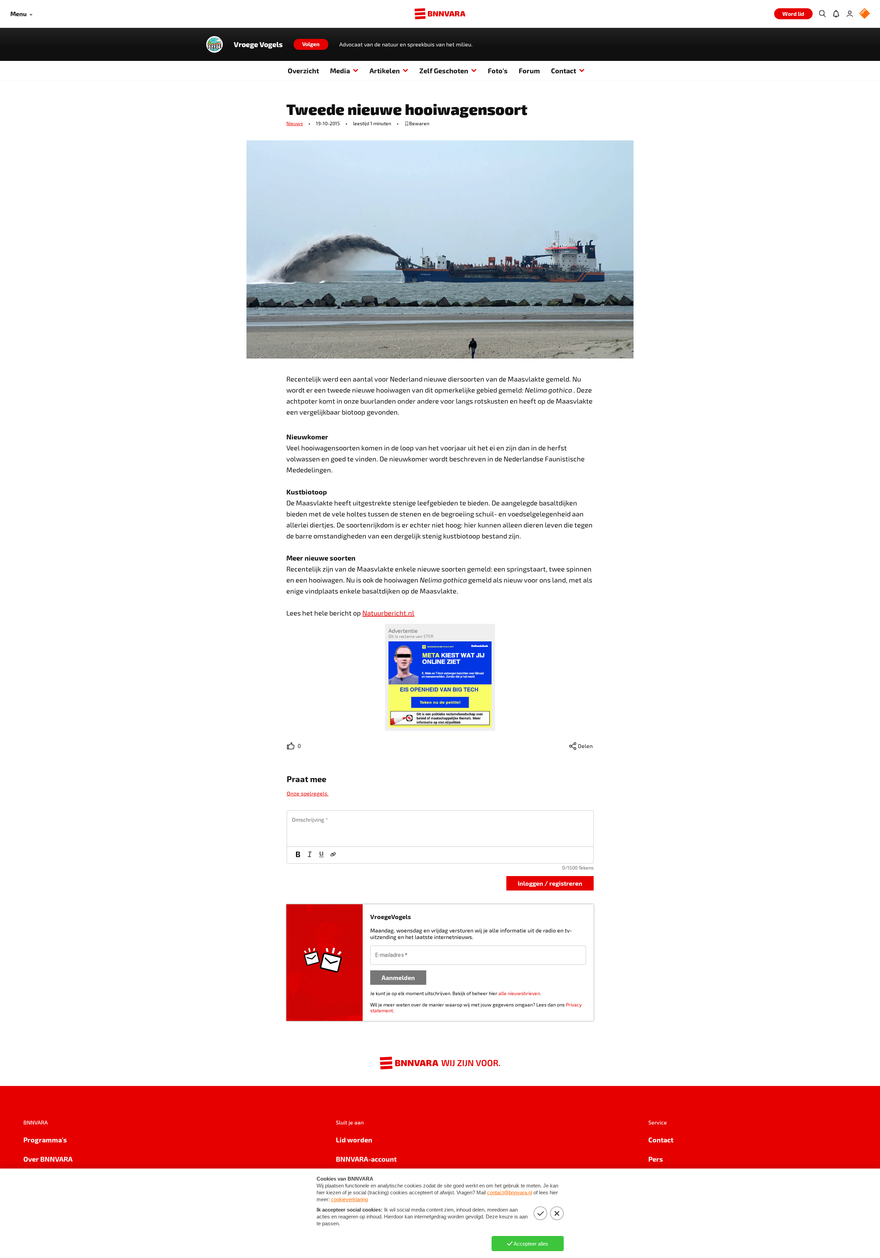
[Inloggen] (850, 14)
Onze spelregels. (308, 793)
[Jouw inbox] (836, 14)
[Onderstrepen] (321, 855)
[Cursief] (309, 855)
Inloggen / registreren (550, 883)
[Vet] (298, 855)
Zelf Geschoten (443, 70)
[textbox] (440, 828)
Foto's (498, 70)
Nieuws (294, 123)
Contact (563, 70)
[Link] (333, 855)
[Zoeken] (822, 14)
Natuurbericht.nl (388, 613)
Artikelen (385, 70)
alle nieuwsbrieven (519, 993)
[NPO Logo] (864, 14)
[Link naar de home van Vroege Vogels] (214, 44)
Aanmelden (398, 977)
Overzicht (303, 70)
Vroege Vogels (258, 44)
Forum (529, 70)
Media (340, 70)
